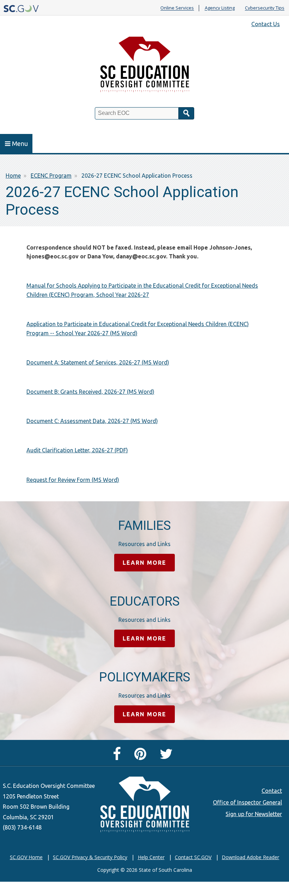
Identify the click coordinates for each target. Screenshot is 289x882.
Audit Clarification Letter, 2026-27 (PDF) (77, 450)
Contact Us (265, 24)
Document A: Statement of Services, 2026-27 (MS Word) (97, 362)
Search (186, 113)
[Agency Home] (144, 66)
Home (13, 175)
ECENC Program (51, 175)
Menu (20, 143)
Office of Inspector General (247, 802)
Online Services (177, 8)
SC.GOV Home (26, 857)
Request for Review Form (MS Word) (72, 480)
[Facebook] (119, 757)
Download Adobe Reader (250, 857)
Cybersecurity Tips (264, 8)
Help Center (151, 857)
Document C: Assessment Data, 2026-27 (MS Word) (92, 421)
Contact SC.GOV (193, 857)
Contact (272, 791)
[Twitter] (167, 757)
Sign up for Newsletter (254, 814)
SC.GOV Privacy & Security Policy (90, 857)
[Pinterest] (142, 757)
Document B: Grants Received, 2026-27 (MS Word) (90, 391)
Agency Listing (220, 8)
